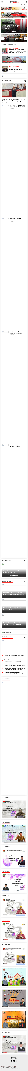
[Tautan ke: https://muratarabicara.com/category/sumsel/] (25, 581)
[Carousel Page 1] (10, 575)
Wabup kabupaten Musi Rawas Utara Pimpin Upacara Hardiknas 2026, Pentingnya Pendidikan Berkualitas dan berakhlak (14, 660)
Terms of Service (5, 1067)
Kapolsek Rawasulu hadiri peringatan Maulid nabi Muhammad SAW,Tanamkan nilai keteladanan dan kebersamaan (18, 332)
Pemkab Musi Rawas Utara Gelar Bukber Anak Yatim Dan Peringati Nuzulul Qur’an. (12, 27)
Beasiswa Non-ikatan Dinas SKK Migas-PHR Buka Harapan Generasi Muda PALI (15, 669)
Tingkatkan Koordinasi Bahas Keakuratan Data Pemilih (11, 571)
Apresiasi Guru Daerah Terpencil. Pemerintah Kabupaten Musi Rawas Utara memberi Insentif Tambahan (14, 673)
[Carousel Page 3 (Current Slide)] (14, 575)
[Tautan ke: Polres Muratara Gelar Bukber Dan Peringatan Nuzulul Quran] (5, 68)
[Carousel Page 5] (17, 575)
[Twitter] (14, 1061)
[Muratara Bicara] (14, 2)
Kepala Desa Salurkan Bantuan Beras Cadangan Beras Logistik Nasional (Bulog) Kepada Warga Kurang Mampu (20, 39)
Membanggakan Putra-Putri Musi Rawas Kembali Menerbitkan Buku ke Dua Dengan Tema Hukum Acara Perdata (14, 664)
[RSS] (17, 1061)
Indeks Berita (14, 1067)
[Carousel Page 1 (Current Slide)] (13, 31)
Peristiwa (10, 22)
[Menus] (2, 2)
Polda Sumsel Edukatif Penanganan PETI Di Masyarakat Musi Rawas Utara (18, 219)
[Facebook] (11, 1061)
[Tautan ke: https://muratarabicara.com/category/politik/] (25, 561)
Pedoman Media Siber (6, 1068)
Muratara (5, 22)
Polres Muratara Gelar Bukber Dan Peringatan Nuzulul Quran (15, 69)
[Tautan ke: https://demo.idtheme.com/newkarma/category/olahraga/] (25, 637)
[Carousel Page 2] (15, 31)
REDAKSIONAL (16, 1068)
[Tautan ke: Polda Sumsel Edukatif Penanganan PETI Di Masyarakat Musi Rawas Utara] (5, 273)
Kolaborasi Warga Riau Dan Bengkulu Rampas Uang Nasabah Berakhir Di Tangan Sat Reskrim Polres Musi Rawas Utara (17, 445)
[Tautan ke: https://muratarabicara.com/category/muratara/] (25, 81)
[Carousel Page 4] (16, 575)
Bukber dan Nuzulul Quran (15, 48)
